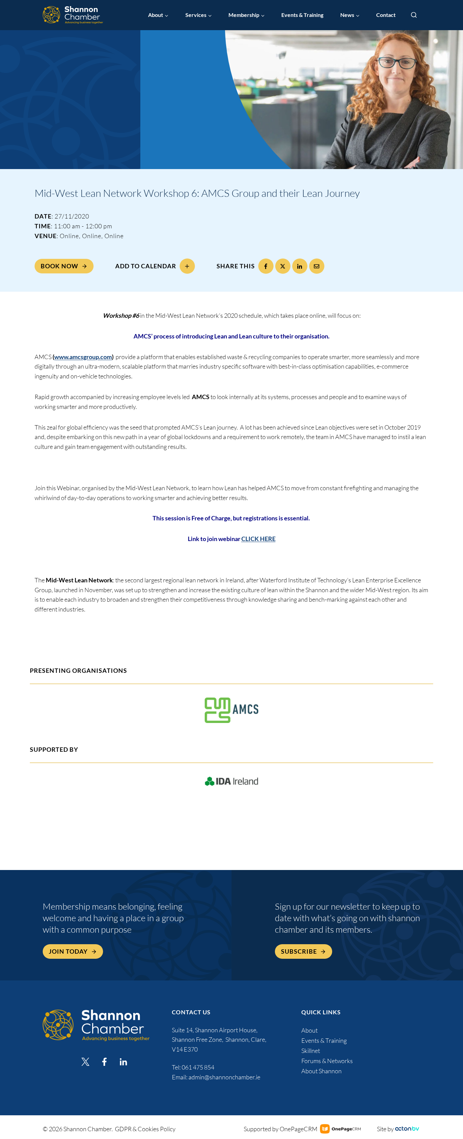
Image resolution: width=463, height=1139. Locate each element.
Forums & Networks (327, 1060)
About (309, 1030)
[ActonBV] (407, 1128)
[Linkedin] (123, 1062)
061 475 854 (198, 1067)
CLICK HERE (258, 539)
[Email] (316, 266)
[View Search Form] (413, 15)
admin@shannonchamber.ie (224, 1077)
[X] (282, 266)
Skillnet (310, 1050)
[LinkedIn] (299, 266)
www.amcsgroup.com (83, 356)
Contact (386, 15)
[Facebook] (266, 266)
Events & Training (302, 15)
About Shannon (321, 1071)
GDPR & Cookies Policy (145, 1129)
